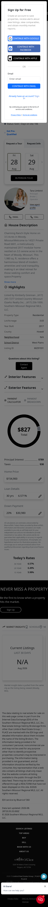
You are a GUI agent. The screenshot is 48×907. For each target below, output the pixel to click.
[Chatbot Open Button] (40, 899)
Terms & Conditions (30, 115)
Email (10, 73)
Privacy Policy (16, 115)
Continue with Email (24, 86)
